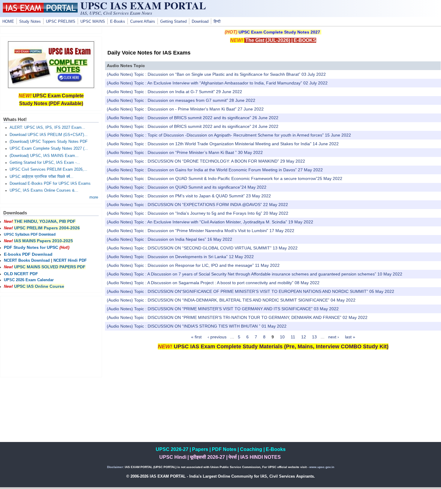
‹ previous (217, 336)
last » (350, 336)
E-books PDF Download (28, 254)
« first (196, 336)
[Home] (40, 11)
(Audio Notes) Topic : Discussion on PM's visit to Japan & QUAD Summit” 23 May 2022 (189, 195)
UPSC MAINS (92, 21)
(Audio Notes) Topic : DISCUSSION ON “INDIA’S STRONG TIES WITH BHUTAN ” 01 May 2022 (196, 326)
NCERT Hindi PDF (70, 260)
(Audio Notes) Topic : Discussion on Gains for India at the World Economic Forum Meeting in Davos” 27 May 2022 (215, 169)
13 (314, 336)
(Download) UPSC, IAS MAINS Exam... (44, 156)
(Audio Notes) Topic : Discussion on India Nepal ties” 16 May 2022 (169, 239)
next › (333, 336)
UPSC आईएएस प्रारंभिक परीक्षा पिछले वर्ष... (42, 177)
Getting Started (173, 21)
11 (293, 336)
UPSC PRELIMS (60, 21)
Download (200, 21)
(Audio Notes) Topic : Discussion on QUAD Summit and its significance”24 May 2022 (186, 187)
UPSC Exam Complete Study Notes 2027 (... (49, 148)
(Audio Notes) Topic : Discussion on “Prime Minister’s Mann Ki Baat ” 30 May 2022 (185, 152)
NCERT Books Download (27, 260)
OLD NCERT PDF (21, 273)
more (93, 197)
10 (282, 336)
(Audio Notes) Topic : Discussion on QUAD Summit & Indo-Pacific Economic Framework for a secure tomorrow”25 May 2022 (224, 178)
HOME (8, 21)
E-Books (117, 21)
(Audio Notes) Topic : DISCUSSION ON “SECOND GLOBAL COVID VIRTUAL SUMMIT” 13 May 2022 (202, 248)
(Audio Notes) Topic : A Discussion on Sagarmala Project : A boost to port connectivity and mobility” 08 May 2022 (213, 282)
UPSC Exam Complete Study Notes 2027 (279, 32)
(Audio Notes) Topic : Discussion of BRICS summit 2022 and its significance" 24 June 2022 (192, 126)
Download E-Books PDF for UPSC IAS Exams (50, 183)
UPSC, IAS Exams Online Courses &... (44, 190)
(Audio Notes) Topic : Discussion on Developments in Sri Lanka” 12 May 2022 (180, 256)
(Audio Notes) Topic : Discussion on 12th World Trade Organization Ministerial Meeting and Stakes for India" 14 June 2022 (223, 143)
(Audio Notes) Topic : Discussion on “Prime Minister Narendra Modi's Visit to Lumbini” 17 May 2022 (200, 230)
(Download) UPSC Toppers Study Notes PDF (49, 142)
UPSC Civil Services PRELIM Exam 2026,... (48, 169)
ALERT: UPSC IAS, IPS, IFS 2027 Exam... (47, 127)
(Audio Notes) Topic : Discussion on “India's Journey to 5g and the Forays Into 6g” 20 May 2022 (197, 213)
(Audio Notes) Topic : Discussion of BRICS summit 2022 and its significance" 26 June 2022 (192, 117)
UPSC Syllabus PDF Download (30, 234)
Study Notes (30, 21)
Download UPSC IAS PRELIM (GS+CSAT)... (49, 135)
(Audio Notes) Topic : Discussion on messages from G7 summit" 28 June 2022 (181, 100)
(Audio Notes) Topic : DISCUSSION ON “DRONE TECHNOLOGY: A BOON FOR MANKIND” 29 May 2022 (206, 161)
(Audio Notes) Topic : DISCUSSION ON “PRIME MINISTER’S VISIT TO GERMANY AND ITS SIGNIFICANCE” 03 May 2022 (223, 308)
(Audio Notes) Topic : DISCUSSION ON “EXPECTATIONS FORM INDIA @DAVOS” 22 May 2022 (197, 204)
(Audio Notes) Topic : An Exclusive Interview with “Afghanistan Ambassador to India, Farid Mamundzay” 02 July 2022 (217, 83)
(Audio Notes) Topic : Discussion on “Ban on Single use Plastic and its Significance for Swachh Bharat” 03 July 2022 (216, 74)
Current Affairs (142, 21)
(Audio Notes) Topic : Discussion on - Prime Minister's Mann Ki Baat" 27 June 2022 (185, 109)
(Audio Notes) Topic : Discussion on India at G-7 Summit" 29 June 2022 (174, 91)
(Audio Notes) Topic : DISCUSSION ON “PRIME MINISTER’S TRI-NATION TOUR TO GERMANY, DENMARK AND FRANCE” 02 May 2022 (237, 317)
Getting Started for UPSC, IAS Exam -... (45, 163)
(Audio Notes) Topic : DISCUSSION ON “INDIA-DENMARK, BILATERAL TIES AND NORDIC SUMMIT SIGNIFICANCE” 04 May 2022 (231, 300)
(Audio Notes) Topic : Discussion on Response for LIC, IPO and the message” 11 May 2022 (193, 265)
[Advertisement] (273, 400)
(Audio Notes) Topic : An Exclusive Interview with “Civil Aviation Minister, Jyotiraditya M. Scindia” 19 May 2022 (210, 221)
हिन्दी (217, 21)
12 (303, 336)
